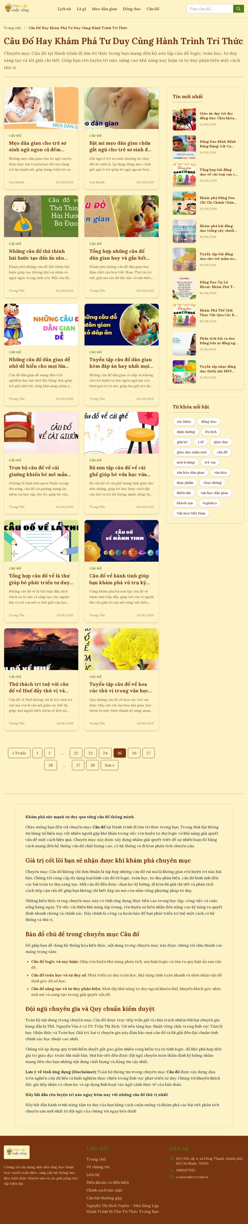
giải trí (182, 442)
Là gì (81, 8)
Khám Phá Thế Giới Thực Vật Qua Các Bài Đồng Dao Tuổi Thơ (218, 315)
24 (105, 753)
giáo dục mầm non (192, 452)
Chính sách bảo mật (104, 1190)
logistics (210, 503)
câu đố (222, 452)
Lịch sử (64, 8)
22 (76, 753)
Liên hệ (93, 1174)
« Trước (19, 753)
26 (134, 753)
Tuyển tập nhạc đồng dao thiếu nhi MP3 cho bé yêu (218, 371)
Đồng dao (132, 8)
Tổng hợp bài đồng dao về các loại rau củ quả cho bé (218, 174)
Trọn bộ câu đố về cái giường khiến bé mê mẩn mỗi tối (38, 474)
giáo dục (221, 442)
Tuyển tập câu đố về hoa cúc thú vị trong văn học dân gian (118, 690)
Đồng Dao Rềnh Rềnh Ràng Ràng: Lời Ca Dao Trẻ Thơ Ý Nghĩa (218, 146)
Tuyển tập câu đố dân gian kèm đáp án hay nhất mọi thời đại (120, 366)
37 (78, 765)
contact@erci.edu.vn (192, 1177)
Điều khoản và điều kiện (107, 1182)
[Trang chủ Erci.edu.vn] (17, 9)
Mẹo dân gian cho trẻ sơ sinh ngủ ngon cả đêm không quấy (37, 149)
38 (92, 765)
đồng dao (209, 421)
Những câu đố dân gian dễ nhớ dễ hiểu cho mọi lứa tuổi (39, 366)
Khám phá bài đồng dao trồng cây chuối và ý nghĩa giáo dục (217, 231)
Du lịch (211, 432)
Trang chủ (12, 28)
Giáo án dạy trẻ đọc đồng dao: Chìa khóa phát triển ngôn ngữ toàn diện (217, 120)
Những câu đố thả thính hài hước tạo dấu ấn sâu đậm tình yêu (37, 257)
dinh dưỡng (186, 432)
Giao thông (212, 482)
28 (50, 765)
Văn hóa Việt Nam (191, 513)
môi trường (186, 462)
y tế (201, 442)
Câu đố (153, 8)
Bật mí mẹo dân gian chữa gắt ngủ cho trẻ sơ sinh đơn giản (121, 149)
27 (149, 753)
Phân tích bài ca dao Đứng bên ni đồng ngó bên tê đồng (218, 343)
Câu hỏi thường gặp (104, 1197)
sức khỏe (184, 421)
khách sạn (185, 503)
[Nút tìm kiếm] (238, 9)
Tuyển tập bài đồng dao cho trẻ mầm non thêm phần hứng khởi (218, 259)
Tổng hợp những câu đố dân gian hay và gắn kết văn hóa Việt (117, 257)
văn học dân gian (214, 493)
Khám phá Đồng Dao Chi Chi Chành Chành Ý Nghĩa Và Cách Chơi (218, 202)
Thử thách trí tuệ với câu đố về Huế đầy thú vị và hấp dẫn (39, 690)
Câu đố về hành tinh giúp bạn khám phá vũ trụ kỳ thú (119, 582)
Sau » (109, 765)
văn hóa (220, 472)
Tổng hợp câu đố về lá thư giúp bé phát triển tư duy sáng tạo (39, 582)
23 (90, 753)
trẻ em (210, 462)
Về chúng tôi (97, 1166)
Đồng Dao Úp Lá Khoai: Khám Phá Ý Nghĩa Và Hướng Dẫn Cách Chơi (217, 289)
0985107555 (185, 1170)
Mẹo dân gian (104, 8)
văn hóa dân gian (190, 472)
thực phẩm (185, 482)
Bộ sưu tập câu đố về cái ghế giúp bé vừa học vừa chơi (118, 474)
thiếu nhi (184, 493)
